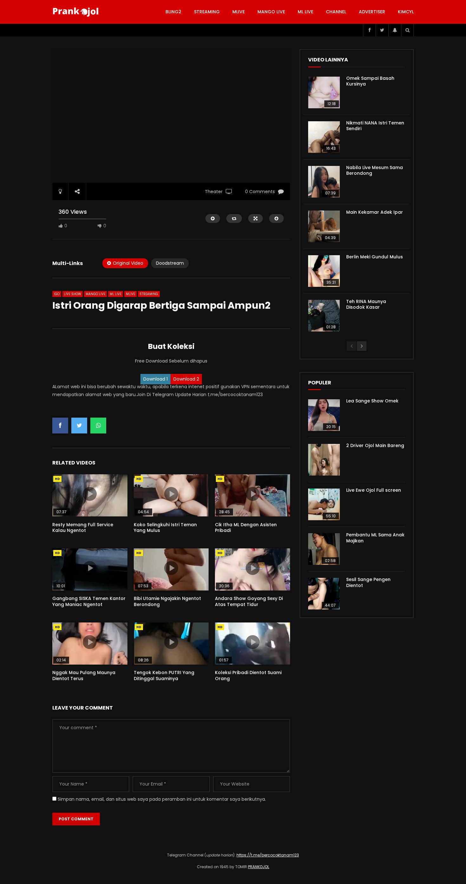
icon (90, 494)
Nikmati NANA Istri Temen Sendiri (375, 126)
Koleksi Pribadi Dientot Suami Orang (248, 675)
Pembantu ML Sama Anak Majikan (375, 538)
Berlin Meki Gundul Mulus (374, 257)
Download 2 (186, 379)
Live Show (72, 294)
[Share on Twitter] (79, 425)
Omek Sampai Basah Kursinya (370, 81)
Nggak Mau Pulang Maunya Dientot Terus (83, 675)
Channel (336, 12)
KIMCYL (406, 12)
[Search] (407, 30)
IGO (57, 294)
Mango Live (271, 12)
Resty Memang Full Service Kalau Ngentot (82, 527)
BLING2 (173, 12)
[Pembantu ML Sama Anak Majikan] (324, 549)
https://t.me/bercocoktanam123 (267, 855)
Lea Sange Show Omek (372, 401)
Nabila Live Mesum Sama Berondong (374, 170)
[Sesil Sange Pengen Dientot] (324, 593)
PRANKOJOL (258, 866)
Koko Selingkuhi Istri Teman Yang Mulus (165, 527)
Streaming (207, 12)
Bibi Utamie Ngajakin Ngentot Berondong (167, 601)
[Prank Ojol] (76, 12)
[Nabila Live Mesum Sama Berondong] (324, 182)
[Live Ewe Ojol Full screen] (324, 504)
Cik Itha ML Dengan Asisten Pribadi (246, 527)
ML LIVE (305, 12)
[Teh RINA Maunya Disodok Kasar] (324, 316)
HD (57, 479)
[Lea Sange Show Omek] (324, 415)
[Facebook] (369, 30)
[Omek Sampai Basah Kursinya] (324, 92)
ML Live (115, 294)
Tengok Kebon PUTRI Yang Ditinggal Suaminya (164, 675)
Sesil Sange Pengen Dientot (368, 582)
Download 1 (155, 379)
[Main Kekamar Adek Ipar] (324, 226)
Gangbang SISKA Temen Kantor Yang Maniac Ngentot (89, 601)
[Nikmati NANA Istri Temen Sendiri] (324, 137)
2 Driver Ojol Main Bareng (375, 445)
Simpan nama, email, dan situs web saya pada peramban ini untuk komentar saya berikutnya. (162, 799)
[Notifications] (394, 30)
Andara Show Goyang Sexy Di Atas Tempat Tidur (249, 601)
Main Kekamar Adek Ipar (374, 212)
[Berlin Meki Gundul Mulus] (324, 271)
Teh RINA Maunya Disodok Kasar (366, 304)
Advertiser (372, 12)
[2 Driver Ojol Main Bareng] (324, 460)
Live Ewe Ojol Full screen (373, 490)
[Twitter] (382, 30)
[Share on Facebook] (60, 425)
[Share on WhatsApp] (98, 425)
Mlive (238, 12)
